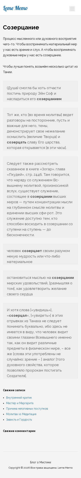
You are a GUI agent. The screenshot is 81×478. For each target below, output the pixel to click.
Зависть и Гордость (19, 419)
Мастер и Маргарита (19, 403)
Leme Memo (15, 8)
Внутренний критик (19, 397)
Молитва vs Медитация (21, 414)
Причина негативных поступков (27, 408)
